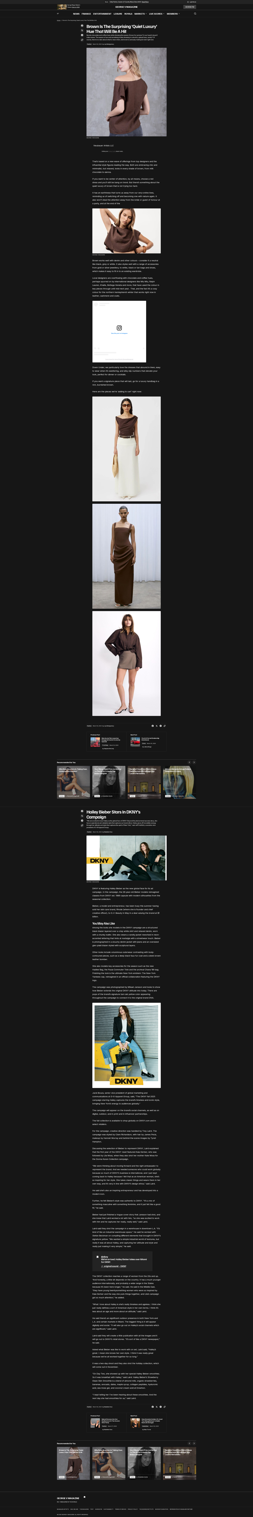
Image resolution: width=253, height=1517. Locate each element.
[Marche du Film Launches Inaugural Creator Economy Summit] (107, 741)
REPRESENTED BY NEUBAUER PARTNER (181, 1509)
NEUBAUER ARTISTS (63, 1509)
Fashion (89, 44)
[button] (191, 2)
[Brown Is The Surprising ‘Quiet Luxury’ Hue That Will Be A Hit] (73, 1463)
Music (106, 2)
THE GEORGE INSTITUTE (146, 1509)
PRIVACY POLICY (133, 1509)
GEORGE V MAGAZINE (126, 7)
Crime (144, 743)
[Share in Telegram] (82, 35)
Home (58, 20)
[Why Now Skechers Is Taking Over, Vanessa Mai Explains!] (73, 782)
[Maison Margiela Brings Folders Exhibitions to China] (179, 782)
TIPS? (92, 1509)
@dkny (104, 1256)
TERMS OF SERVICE (120, 1509)
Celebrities (145, 1426)
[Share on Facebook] (82, 25)
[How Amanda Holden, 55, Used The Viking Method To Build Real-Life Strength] (147, 1422)
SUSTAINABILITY (108, 1509)
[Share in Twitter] (82, 30)
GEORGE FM (98, 1509)
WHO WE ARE (74, 1509)
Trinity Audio (112, 151)
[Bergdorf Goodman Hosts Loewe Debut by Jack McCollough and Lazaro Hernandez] (144, 782)
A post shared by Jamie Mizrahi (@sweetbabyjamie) (119, 359)
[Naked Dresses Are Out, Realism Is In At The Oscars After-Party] (107, 1422)
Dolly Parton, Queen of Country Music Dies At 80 (125, 2)
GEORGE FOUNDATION (161, 1509)
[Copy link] (82, 40)
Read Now (145, 2)
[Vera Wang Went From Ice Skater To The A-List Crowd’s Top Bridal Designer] (108, 782)
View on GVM (76, 7)
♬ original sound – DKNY (113, 1265)
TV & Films (105, 745)
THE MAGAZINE (84, 1509)
